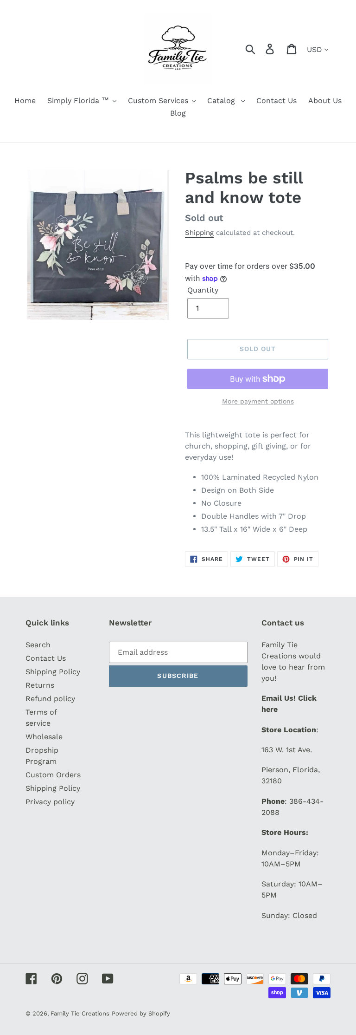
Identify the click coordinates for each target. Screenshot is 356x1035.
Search (38, 644)
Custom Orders (53, 774)
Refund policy (50, 698)
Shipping (199, 232)
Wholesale (44, 736)
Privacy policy (50, 801)
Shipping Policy (52, 671)
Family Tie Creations (80, 1013)
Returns (39, 685)
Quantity (202, 290)
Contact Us (45, 658)
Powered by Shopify (141, 1013)
